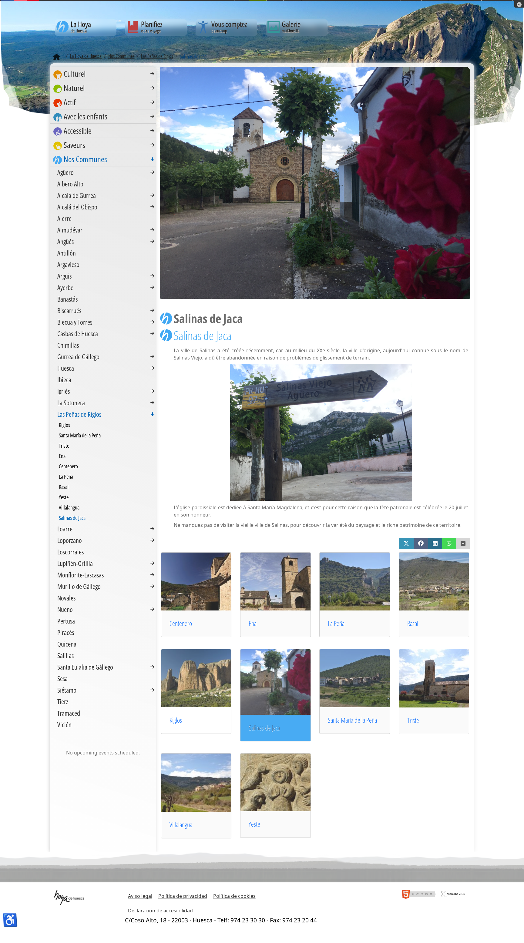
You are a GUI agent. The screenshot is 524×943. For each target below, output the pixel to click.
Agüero (65, 172)
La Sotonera (71, 402)
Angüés (65, 241)
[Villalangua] (205, 782)
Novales (66, 597)
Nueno (65, 609)
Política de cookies (234, 896)
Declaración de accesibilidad (160, 910)
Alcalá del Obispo (77, 206)
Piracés (65, 632)
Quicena (66, 643)
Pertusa (66, 620)
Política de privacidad (182, 896)
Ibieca (64, 379)
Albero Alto (70, 183)
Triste (413, 720)
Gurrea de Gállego (78, 356)
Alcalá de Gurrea (76, 195)
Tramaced (68, 712)
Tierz (62, 701)
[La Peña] (363, 581)
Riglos (176, 720)
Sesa (62, 678)
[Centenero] (205, 581)
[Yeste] (284, 781)
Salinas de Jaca (72, 517)
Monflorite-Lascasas (80, 574)
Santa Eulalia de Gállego (85, 666)
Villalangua (181, 824)
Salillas (65, 655)
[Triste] (442, 677)
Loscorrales (70, 551)
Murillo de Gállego (79, 586)
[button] (406, 543)
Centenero (181, 623)
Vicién (64, 724)
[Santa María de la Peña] (363, 677)
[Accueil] (56, 57)
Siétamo (66, 689)
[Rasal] (442, 581)
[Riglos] (205, 677)
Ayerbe (65, 287)
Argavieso (68, 264)
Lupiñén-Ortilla (75, 563)
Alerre (64, 218)
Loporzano (69, 540)
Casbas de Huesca (77, 333)
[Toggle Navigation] (152, 74)
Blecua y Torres (74, 321)
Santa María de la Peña (352, 720)
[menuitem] (103, 74)
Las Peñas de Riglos (79, 414)
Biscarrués (69, 310)
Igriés (63, 391)
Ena (253, 623)
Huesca (65, 368)
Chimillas (68, 344)
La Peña (336, 623)
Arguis (64, 275)
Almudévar (69, 229)
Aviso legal (140, 896)
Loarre (64, 528)
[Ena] (284, 581)
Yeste (254, 824)
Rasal (412, 623)
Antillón (66, 252)
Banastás (67, 298)
